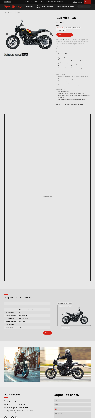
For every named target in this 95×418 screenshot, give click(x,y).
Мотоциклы (8, 12)
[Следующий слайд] (51, 34)
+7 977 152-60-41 (13, 401)
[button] (7, 2)
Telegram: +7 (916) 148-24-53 (17, 404)
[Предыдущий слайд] (7, 34)
